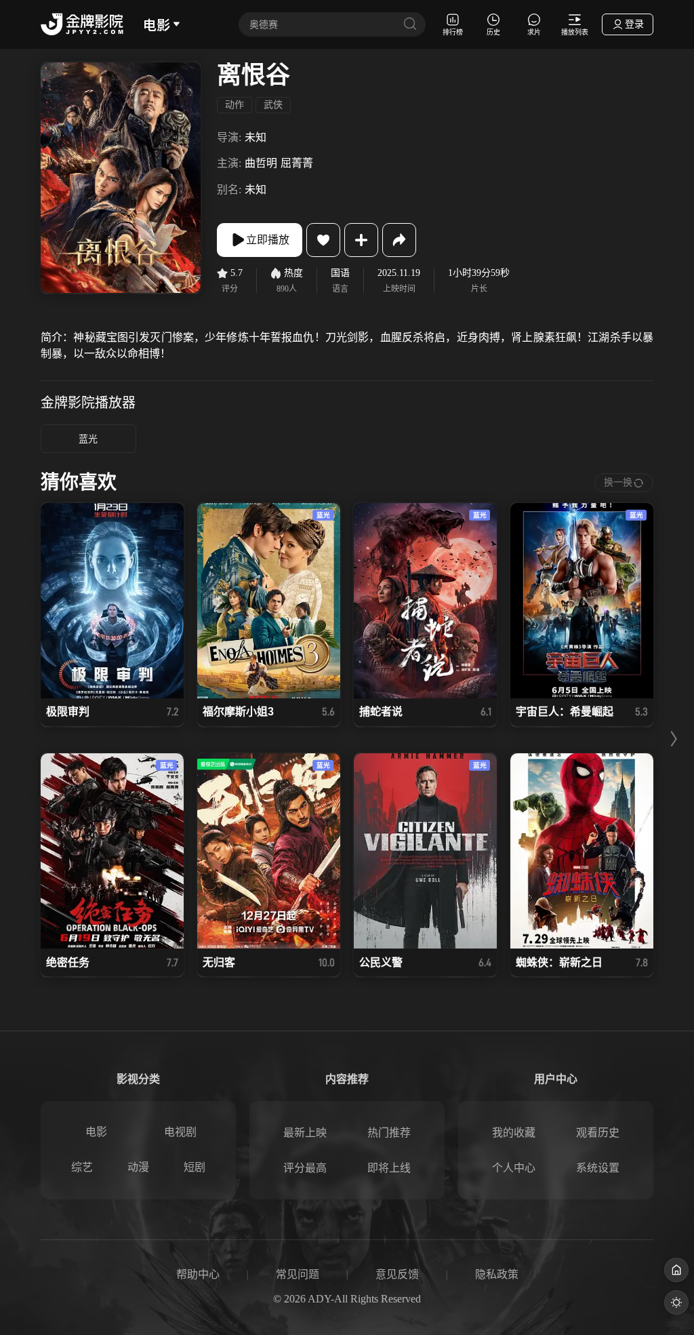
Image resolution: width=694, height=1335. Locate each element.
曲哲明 (261, 163)
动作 (234, 105)
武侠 (273, 105)
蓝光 (88, 439)
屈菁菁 (297, 163)
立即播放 (267, 239)
